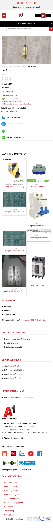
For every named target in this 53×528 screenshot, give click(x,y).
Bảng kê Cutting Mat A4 (14, 212)
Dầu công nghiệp (11, 486)
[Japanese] (26, 3)
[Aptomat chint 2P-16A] (39, 206)
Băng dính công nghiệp (13, 503)
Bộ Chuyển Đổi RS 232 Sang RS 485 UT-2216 (38, 187)
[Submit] (51, 29)
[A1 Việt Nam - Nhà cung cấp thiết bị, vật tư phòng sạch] (20, 15)
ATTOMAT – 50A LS (39, 285)
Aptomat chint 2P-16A (39, 226)
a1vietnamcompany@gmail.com (20, 429)
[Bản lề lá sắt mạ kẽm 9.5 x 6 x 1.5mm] (14, 271)
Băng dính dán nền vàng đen (14, 187)
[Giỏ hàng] (43, 15)
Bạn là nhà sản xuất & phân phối (17, 339)
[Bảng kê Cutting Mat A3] (14, 238)
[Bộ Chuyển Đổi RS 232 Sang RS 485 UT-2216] (39, 170)
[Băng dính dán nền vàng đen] (14, 170)
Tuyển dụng (9, 511)
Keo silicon (8, 507)
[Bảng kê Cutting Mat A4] (14, 199)
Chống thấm (9, 515)
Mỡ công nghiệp (10, 482)
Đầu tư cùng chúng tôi (13, 347)
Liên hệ (7, 310)
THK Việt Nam (40, 320)
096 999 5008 (28, 426)
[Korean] (30, 3)
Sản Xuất (20, 66)
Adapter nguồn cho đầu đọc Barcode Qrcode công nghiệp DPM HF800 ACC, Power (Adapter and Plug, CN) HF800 (38, 238)
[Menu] (4, 15)
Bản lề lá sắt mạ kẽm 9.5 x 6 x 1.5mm (14, 291)
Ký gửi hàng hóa (11, 343)
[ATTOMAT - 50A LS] (39, 268)
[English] (22, 3)
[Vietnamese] (34, 3)
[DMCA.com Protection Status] (10, 463)
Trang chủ (7, 66)
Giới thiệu (8, 306)
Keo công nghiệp (11, 490)
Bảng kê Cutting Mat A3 (14, 251)
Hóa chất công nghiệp (13, 494)
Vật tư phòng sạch (11, 499)
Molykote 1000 (28, 320)
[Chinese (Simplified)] (18, 3)
